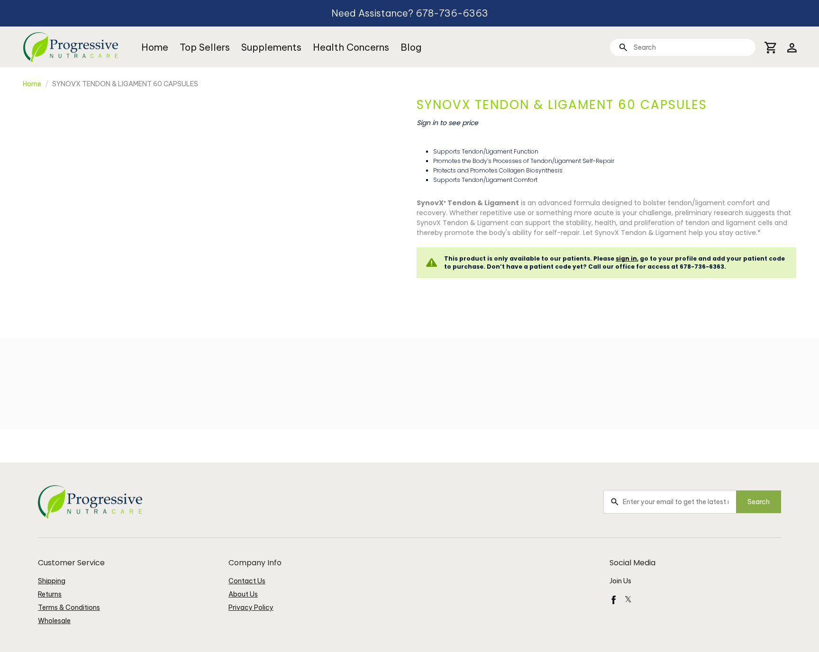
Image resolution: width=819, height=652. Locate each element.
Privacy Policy (250, 607)
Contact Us (246, 581)
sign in (626, 258)
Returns (50, 594)
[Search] (623, 47)
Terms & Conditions (69, 607)
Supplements (271, 47)
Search (758, 502)
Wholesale (54, 620)
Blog (410, 47)
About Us (243, 594)
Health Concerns (351, 47)
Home (154, 47)
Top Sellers (205, 47)
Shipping (51, 581)
